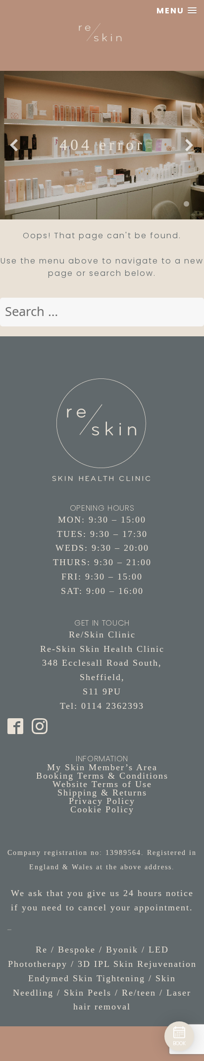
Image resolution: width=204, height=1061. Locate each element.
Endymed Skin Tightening (86, 978)
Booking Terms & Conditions (102, 776)
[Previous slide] (14, 145)
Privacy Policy (102, 801)
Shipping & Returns (102, 792)
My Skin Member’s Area (102, 767)
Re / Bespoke (66, 950)
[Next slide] (190, 145)
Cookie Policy (102, 809)
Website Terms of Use (102, 784)
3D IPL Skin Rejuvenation (137, 964)
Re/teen (139, 993)
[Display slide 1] (186, 204)
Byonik (122, 950)
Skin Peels (87, 993)
